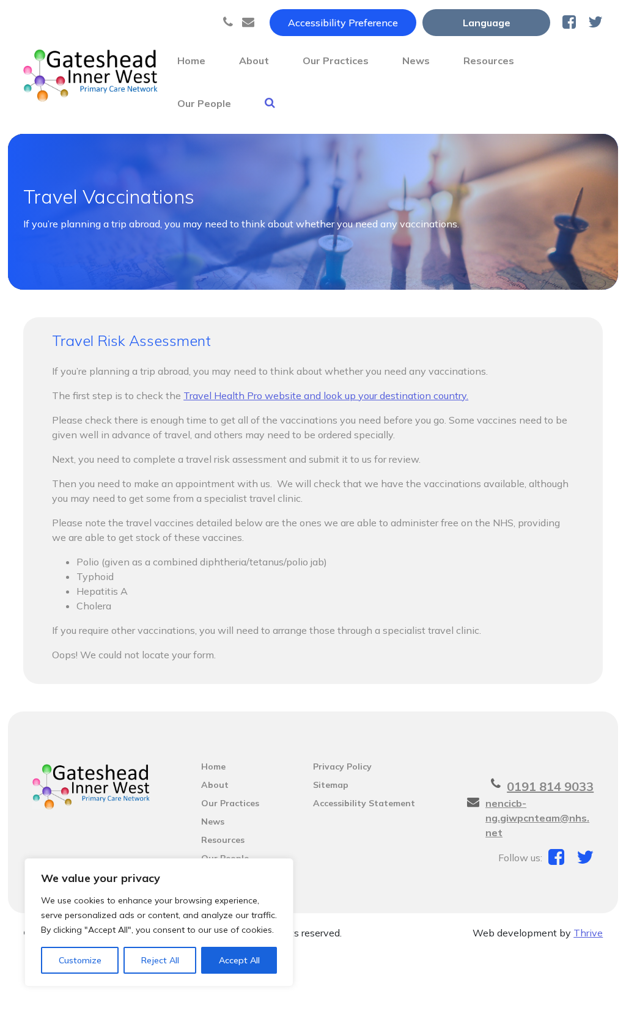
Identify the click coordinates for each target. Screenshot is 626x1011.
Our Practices (336, 60)
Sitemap (330, 784)
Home (191, 60)
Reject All (160, 960)
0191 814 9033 (550, 786)
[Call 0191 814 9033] (229, 23)
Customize (80, 960)
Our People (204, 103)
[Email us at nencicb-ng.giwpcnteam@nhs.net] (249, 23)
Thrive (588, 933)
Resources (488, 60)
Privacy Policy (342, 766)
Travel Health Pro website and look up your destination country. (325, 395)
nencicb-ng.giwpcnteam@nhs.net (537, 818)
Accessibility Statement (364, 803)
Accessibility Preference (343, 23)
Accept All (239, 960)
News (416, 60)
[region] (158, 922)
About (254, 60)
